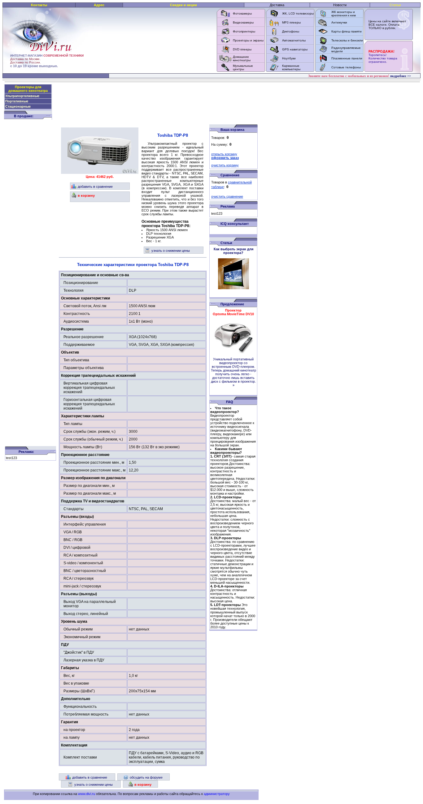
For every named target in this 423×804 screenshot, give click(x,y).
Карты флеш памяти (346, 31)
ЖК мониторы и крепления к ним (343, 13)
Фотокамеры (242, 13)
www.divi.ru (86, 794)
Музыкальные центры (243, 67)
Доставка (277, 5)
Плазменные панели (346, 58)
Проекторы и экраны (248, 40)
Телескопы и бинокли (347, 40)
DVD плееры (242, 49)
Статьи (395, 5)
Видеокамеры (243, 22)
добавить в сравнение (95, 186)
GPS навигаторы (294, 49)
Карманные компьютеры (291, 67)
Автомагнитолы (294, 40)
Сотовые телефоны (346, 67)
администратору (217, 794)
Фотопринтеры (244, 31)
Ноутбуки (289, 58)
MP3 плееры (291, 22)
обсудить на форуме (146, 777)
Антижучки (339, 22)
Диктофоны (290, 31)
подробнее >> (400, 76)
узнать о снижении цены (170, 250)
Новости (340, 5)
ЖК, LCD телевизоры (298, 13)
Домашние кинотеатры (242, 58)
